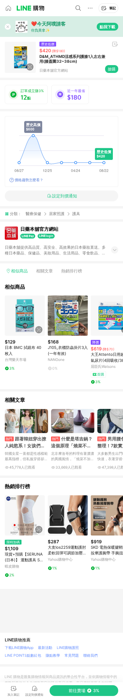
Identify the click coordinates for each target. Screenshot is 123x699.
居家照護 (56, 213)
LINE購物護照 (68, 647)
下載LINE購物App (19, 647)
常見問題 (71, 655)
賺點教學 (53, 655)
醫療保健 (33, 213)
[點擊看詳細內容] (25, 316)
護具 (76, 214)
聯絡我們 (90, 655)
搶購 (112, 69)
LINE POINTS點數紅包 (23, 655)
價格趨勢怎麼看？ (29, 180)
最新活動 (45, 647)
